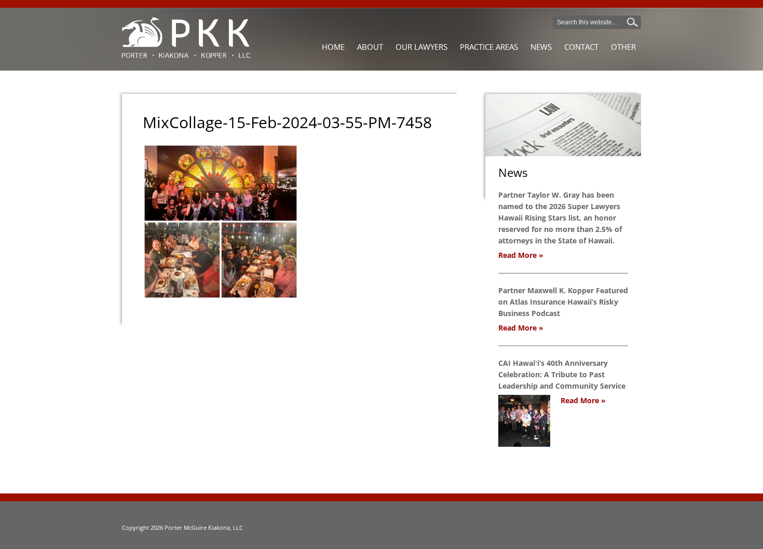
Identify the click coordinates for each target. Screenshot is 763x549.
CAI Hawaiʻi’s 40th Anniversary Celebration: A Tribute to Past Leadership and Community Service (561, 374)
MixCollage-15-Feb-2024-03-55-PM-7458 (287, 122)
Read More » (520, 255)
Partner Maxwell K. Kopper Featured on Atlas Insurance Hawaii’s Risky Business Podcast (563, 301)
